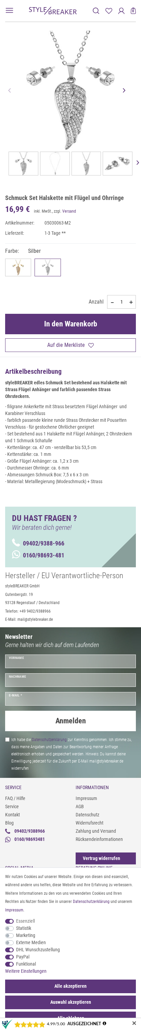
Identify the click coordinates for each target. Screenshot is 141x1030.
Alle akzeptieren (70, 986)
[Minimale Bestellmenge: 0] (111, 302)
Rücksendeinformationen (99, 839)
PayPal (22, 956)
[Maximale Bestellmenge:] (131, 302)
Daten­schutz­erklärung (91, 901)
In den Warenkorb (70, 324)
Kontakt (12, 814)
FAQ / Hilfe (15, 798)
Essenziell (25, 921)
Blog (9, 823)
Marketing (25, 935)
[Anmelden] (121, 10)
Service (12, 806)
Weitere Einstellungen (26, 971)
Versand (69, 211)
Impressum (86, 798)
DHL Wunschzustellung (38, 949)
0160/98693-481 (43, 555)
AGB (80, 806)
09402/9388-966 (43, 543)
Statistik (23, 928)
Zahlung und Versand (96, 831)
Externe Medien (31, 942)
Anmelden (70, 721)
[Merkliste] (108, 10)
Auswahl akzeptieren (70, 1002)
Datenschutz (87, 814)
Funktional (26, 964)
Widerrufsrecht (89, 823)
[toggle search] (96, 10)
